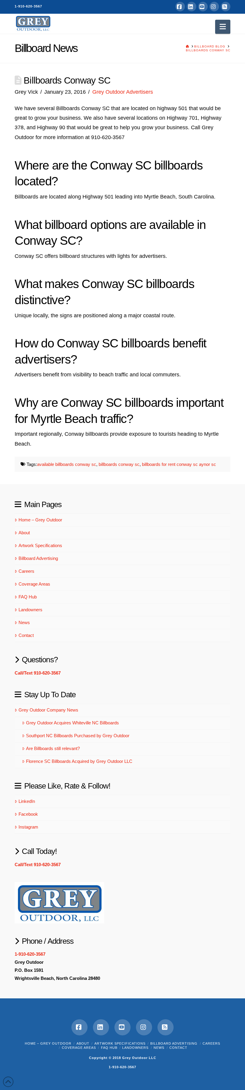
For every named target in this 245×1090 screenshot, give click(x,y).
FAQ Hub (28, 596)
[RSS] (225, 6)
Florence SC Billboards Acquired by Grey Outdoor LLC (79, 761)
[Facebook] (180, 6)
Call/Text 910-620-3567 (38, 672)
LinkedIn (27, 801)
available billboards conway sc (66, 464)
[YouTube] (203, 6)
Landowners (30, 609)
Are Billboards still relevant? (53, 748)
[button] (222, 27)
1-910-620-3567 (28, 6)
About (24, 532)
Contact (26, 635)
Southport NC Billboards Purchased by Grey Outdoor (77, 735)
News (24, 622)
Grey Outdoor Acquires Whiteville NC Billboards (72, 722)
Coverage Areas (34, 583)
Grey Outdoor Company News (48, 709)
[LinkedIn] (191, 6)
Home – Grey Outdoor (40, 519)
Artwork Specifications (40, 545)
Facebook (28, 814)
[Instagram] (214, 6)
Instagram (28, 826)
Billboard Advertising (38, 558)
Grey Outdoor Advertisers (122, 92)
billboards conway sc (119, 464)
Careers (26, 571)
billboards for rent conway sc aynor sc (179, 464)
